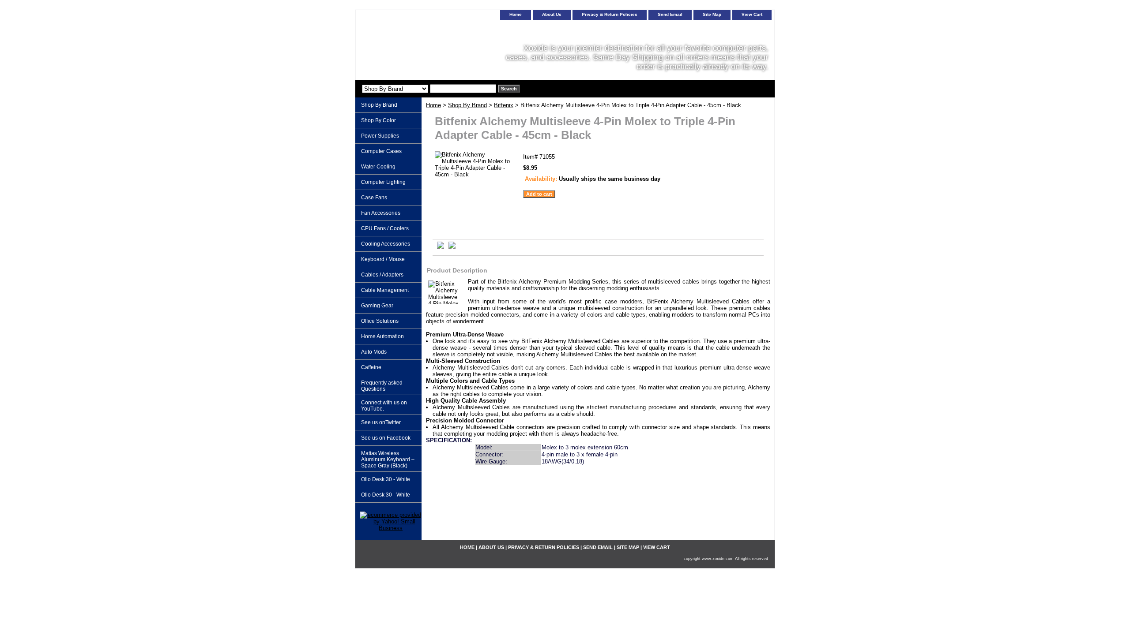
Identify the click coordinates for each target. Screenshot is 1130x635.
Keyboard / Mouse (383, 259)
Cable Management (385, 290)
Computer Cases (381, 151)
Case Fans (374, 197)
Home (433, 105)
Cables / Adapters (382, 275)
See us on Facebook (386, 438)
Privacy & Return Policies (609, 14)
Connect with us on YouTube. (384, 406)
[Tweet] (440, 246)
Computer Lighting (383, 182)
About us (551, 14)
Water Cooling (378, 167)
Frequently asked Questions (382, 386)
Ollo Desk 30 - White (385, 479)
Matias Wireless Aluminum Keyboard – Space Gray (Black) (387, 459)
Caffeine (371, 367)
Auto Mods (374, 352)
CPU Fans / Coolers (385, 228)
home (515, 14)
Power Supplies (380, 136)
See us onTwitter (381, 422)
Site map (712, 14)
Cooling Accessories (385, 244)
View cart (752, 14)
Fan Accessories (380, 213)
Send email (670, 14)
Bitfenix (503, 105)
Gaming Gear (377, 306)
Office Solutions (380, 321)
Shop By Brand (467, 105)
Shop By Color (378, 120)
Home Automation (382, 336)
